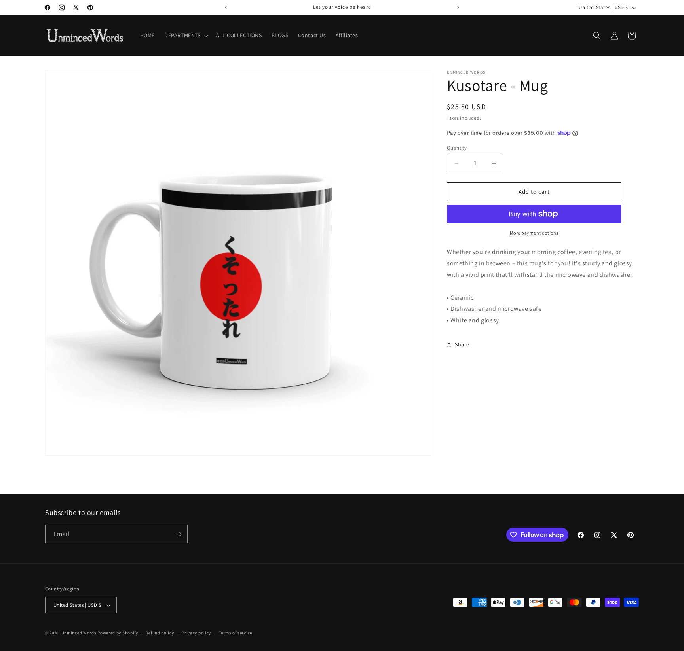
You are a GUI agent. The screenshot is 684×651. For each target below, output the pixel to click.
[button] (185, 35)
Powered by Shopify (117, 633)
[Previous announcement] (226, 7)
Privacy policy (196, 633)
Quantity (457, 147)
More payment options (534, 233)
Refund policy (160, 633)
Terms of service (235, 633)
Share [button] (462, 344)
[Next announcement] (458, 7)
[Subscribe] (178, 534)
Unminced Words (79, 633)
